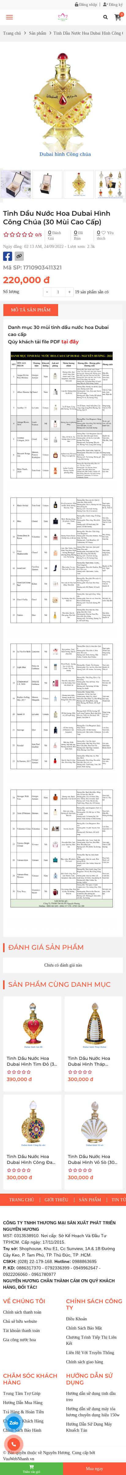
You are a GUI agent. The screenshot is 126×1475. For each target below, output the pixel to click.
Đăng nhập (87, 4)
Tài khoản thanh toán (21, 1330)
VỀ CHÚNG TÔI (24, 1301)
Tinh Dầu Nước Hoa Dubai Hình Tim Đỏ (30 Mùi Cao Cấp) (32, 1064)
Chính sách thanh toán (22, 1312)
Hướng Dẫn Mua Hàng (23, 1402)
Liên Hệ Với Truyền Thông (90, 1352)
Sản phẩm (37, 33)
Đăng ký (115, 4)
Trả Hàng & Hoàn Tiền (23, 1412)
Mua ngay (94, 1468)
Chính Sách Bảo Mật (84, 1328)
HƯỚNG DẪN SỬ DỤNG (89, 1379)
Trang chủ (12, 33)
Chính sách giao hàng (84, 1362)
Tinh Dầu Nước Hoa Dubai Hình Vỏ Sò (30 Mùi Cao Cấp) (91, 1162)
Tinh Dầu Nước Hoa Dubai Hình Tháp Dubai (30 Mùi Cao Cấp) (93, 1064)
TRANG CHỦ (21, 1200)
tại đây (70, 341)
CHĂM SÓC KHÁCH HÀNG (30, 1379)
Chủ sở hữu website (20, 1321)
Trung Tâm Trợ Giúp (21, 1393)
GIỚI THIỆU (56, 1200)
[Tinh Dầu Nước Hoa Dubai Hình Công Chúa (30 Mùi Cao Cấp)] (63, 17)
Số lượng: (11, 291)
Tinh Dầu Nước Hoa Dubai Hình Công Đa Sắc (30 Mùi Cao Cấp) (29, 1162)
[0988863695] (14, 1444)
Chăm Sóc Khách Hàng (23, 1421)
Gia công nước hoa (19, 1340)
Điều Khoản (76, 1319)
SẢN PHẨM (90, 1200)
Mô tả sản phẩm (30, 309)
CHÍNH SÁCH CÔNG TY (94, 1304)
